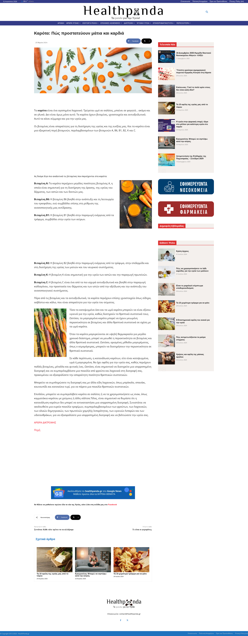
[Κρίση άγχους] (166, 255)
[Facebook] (120, 620)
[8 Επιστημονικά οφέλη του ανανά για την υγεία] (166, 323)
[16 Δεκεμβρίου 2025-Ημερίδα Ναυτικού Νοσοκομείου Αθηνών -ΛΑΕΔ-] (166, 56)
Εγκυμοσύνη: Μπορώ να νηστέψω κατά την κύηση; (90, 575)
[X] (127, 620)
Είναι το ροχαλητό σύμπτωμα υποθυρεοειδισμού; (189, 286)
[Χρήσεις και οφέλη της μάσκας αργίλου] (166, 358)
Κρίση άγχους (182, 251)
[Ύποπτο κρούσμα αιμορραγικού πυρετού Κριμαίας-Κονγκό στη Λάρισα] (166, 74)
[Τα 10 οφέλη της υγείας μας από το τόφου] (54, 559)
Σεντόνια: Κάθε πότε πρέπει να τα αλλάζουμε (54, 529)
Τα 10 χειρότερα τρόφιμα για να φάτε (130, 574)
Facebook (112, 505)
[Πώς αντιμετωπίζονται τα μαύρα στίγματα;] (166, 341)
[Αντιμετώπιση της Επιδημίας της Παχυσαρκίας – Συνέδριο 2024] (166, 160)
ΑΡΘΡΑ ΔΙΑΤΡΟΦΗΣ (45, 422)
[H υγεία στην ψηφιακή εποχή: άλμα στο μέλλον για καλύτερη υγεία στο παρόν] (166, 125)
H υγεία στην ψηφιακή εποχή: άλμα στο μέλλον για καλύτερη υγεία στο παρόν (192, 124)
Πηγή (37, 430)
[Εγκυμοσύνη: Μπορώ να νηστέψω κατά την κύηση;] (93, 559)
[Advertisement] (93, 154)
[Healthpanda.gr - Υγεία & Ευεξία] (124, 12)
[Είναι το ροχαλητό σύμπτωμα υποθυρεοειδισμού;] (166, 289)
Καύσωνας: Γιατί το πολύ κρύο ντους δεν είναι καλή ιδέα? (193, 88)
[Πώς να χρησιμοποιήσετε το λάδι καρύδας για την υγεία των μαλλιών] (166, 272)
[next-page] (163, 171)
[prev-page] (159, 171)
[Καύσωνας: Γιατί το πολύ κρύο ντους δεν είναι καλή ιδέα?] (166, 91)
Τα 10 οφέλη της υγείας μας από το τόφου (52, 575)
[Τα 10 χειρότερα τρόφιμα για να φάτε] (131, 559)
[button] (207, 12)
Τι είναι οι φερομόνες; (142, 529)
